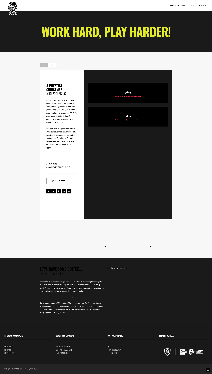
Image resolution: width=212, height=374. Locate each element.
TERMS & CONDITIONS (63, 346)
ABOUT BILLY (181, 5)
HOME (172, 5)
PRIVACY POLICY (9, 346)
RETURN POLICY (112, 353)
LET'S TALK (60, 181)
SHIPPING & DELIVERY (114, 349)
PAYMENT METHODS (62, 353)
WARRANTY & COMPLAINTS (64, 349)
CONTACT (192, 5)
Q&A (109, 346)
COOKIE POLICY (9, 353)
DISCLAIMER (8, 349)
